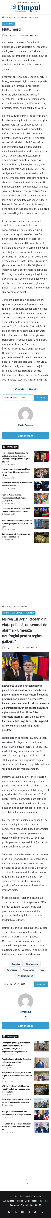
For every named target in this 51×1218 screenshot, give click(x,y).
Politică (19, 1200)
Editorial (34, 17)
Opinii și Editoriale (20, 17)
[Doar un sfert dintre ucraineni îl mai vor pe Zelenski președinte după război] (41, 473)
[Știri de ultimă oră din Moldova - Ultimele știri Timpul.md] (25, 7)
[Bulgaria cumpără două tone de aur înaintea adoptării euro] (41, 537)
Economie (14, 1205)
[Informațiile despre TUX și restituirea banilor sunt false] (41, 486)
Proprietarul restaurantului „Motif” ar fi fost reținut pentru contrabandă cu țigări (17, 523)
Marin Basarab (10, 36)
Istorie (35, 1200)
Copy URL (41, 397)
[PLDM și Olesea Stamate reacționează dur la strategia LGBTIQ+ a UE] (41, 498)
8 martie (20, 389)
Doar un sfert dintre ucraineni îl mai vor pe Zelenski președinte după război (16, 472)
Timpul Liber (27, 1205)
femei (33, 389)
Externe (44, 1200)
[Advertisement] (25, 572)
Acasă (7, 17)
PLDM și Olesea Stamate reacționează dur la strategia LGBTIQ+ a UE (14, 498)
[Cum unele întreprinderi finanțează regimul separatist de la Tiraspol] (41, 512)
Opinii (27, 1200)
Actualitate (8, 1200)
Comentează (25, 436)
